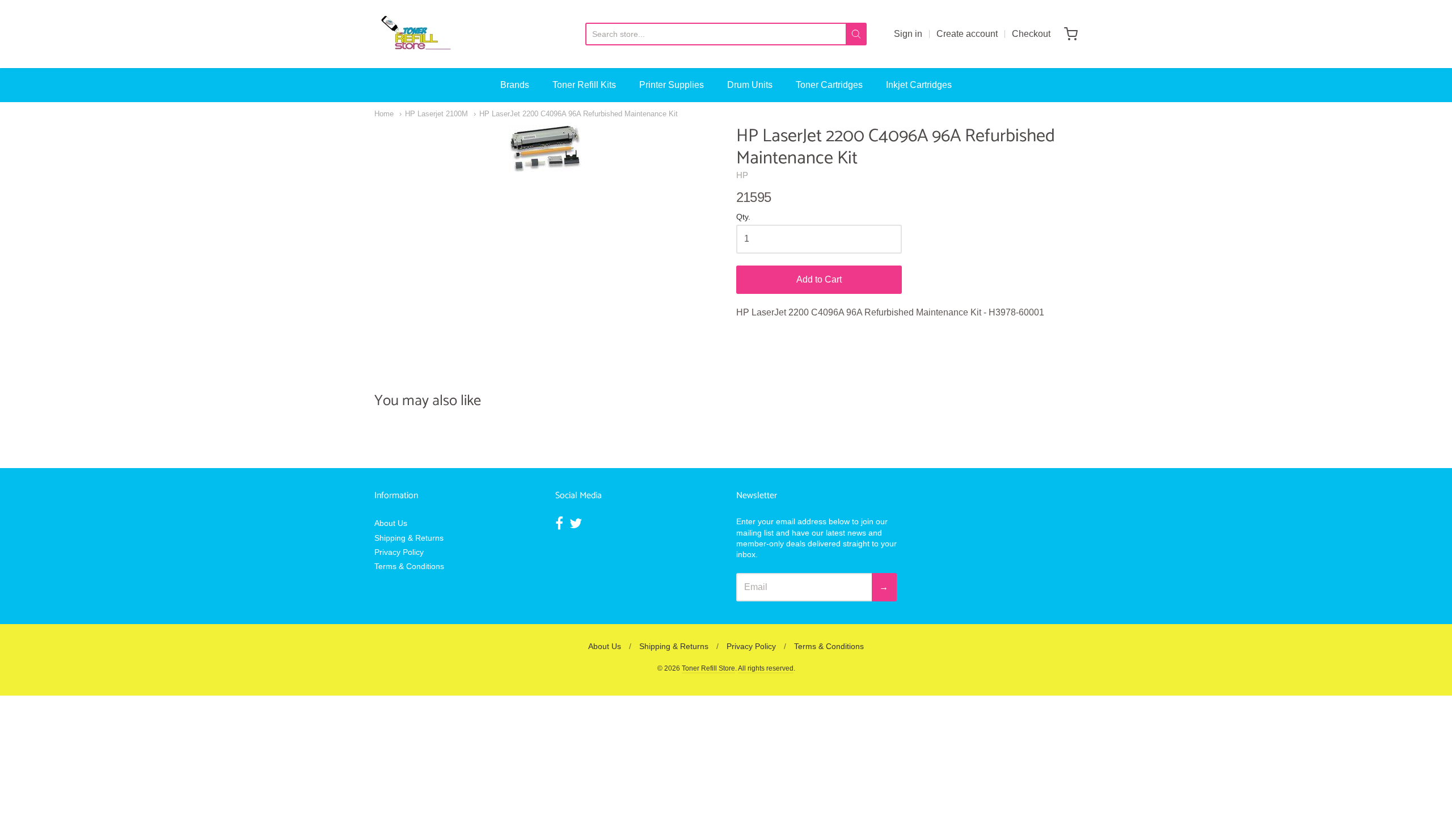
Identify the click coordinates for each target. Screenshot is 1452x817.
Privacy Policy (399, 552)
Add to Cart (819, 279)
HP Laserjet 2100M (436, 114)
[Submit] (856, 34)
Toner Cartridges (829, 85)
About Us (390, 523)
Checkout (1031, 34)
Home (384, 114)
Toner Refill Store (708, 668)
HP (742, 175)
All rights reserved (765, 668)
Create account (967, 34)
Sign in (908, 34)
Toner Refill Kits (584, 85)
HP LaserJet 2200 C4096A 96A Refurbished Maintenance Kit (578, 114)
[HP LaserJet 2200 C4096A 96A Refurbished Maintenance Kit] (545, 148)
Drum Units (750, 85)
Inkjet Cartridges (919, 85)
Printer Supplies (671, 85)
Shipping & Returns (409, 537)
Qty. (743, 217)
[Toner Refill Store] (415, 34)
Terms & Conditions (409, 566)
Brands (514, 85)
